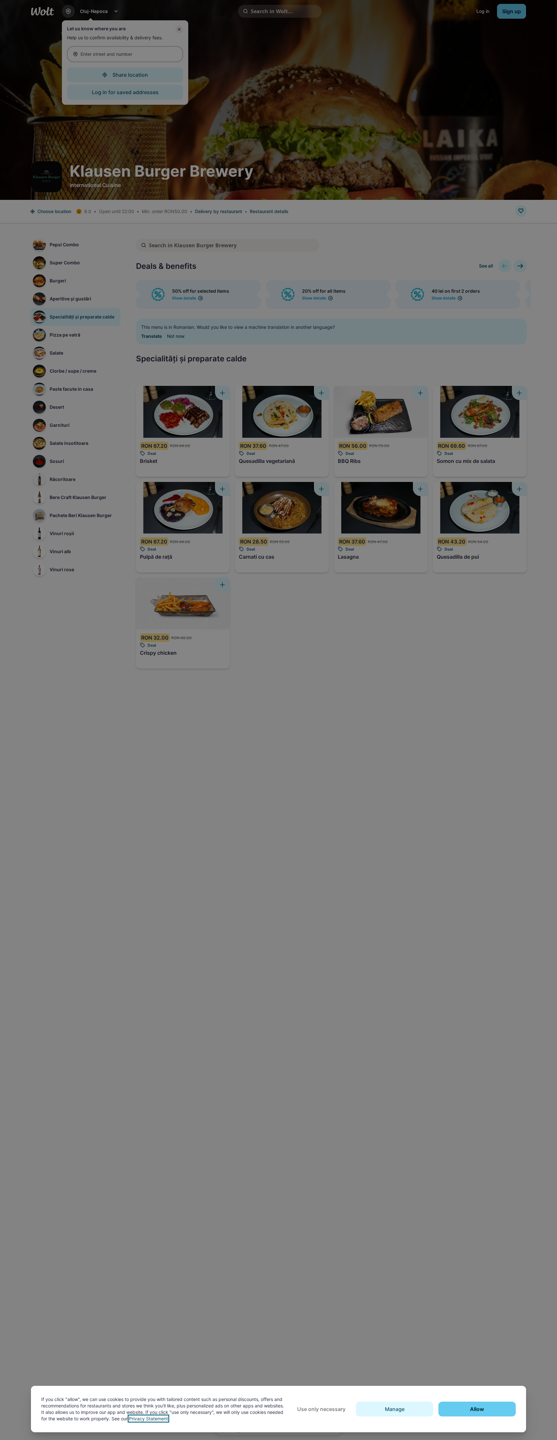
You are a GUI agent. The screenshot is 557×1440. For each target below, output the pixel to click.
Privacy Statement (148, 1418)
